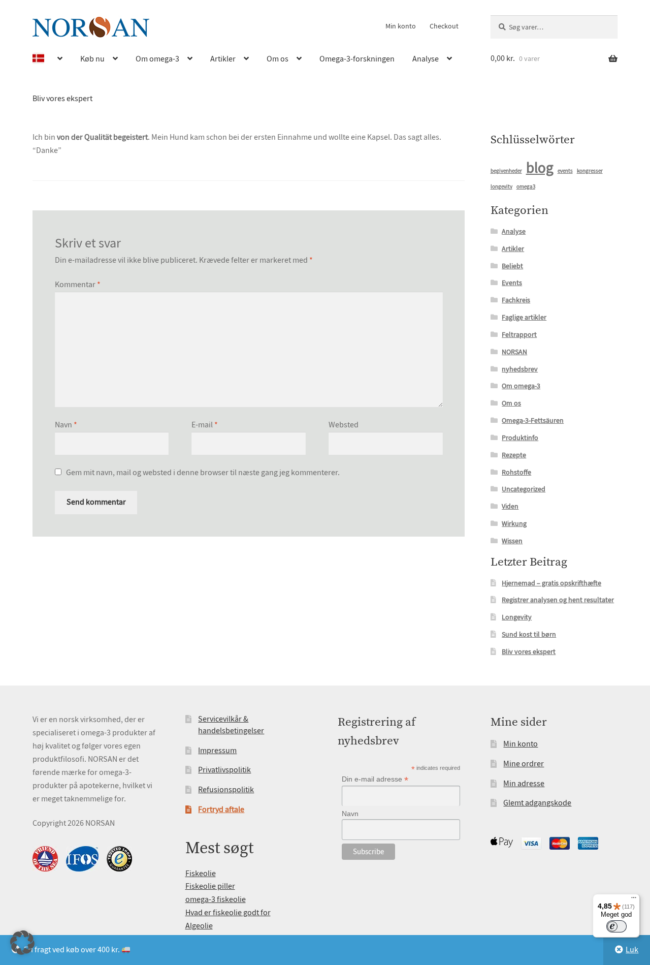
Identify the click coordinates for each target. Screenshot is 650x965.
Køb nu (92, 59)
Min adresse (523, 784)
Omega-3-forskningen (357, 59)
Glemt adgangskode (537, 803)
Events (512, 282)
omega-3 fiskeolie (215, 899)
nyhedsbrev (520, 368)
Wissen (512, 540)
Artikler (223, 59)
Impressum (217, 750)
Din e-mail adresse (375, 779)
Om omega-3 (157, 59)
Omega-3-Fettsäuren (533, 420)
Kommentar (78, 284)
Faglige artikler (524, 317)
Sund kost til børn (529, 634)
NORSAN (514, 351)
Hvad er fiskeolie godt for (228, 913)
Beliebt (512, 265)
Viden (510, 506)
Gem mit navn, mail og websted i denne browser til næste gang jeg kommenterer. (203, 473)
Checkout (444, 25)
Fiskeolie (200, 873)
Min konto (400, 25)
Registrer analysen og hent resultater (558, 599)
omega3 (525, 186)
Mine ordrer (523, 764)
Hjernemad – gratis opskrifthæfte (551, 582)
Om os (277, 59)
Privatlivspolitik (224, 770)
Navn (66, 425)
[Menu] (634, 900)
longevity (501, 186)
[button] (22, 942)
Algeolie (199, 926)
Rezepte (514, 454)
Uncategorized (523, 488)
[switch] (616, 926)
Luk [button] (632, 950)
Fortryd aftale (221, 809)
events (565, 171)
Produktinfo (520, 437)
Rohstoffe (516, 472)
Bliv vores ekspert (62, 99)
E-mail (204, 425)
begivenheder (506, 171)
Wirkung (514, 523)
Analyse (425, 59)
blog (540, 168)
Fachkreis (516, 299)
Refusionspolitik (226, 790)
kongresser (590, 171)
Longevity (517, 616)
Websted (344, 425)
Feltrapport (519, 334)
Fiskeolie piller (210, 886)
